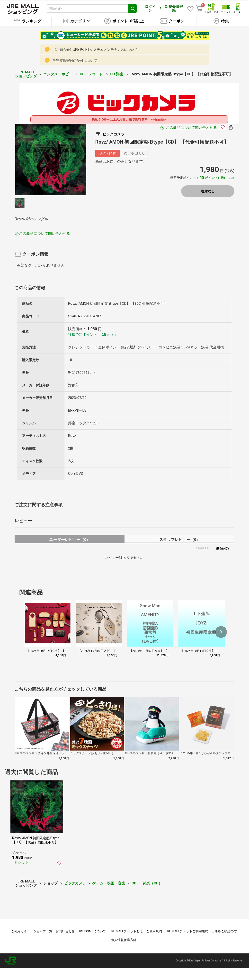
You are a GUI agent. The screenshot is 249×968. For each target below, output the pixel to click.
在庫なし (208, 191)
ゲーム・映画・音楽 (108, 883)
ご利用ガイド (20, 931)
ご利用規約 (154, 931)
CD (134, 883)
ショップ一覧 (42, 931)
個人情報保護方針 (123, 940)
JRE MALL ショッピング (26, 74)
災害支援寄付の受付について (75, 60)
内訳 (231, 178)
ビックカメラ (75, 883)
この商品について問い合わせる (191, 127)
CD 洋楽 (117, 74)
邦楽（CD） (152, 883)
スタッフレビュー (179, 539)
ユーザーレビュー (69, 539)
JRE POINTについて (92, 931)
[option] (51, 159)
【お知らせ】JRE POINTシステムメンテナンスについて (95, 50)
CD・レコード (92, 74)
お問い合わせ (65, 931)
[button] (221, 632)
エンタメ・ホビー (58, 74)
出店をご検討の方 (224, 931)
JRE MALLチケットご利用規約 (186, 931)
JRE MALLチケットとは (126, 931)
